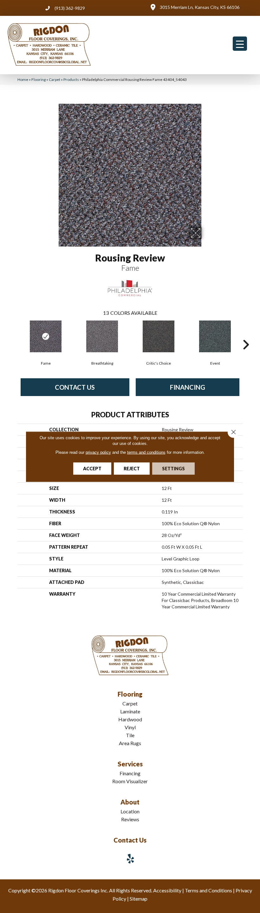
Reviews (130, 819)
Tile (130, 735)
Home (22, 79)
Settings (173, 468)
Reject (132, 468)
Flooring (38, 79)
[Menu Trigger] (240, 43)
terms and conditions (146, 452)
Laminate (130, 711)
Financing (187, 387)
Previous (14, 335)
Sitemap (138, 899)
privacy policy (98, 452)
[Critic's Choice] (158, 336)
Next (245, 335)
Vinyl (130, 727)
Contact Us (75, 387)
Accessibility (167, 890)
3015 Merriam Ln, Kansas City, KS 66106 (199, 7)
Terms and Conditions (208, 890)
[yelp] (131, 858)
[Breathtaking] (102, 336)
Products (71, 79)
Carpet (54, 79)
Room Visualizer (130, 781)
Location (130, 811)
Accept (92, 468)
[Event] (215, 336)
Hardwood (130, 719)
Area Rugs (130, 743)
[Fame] (45, 336)
